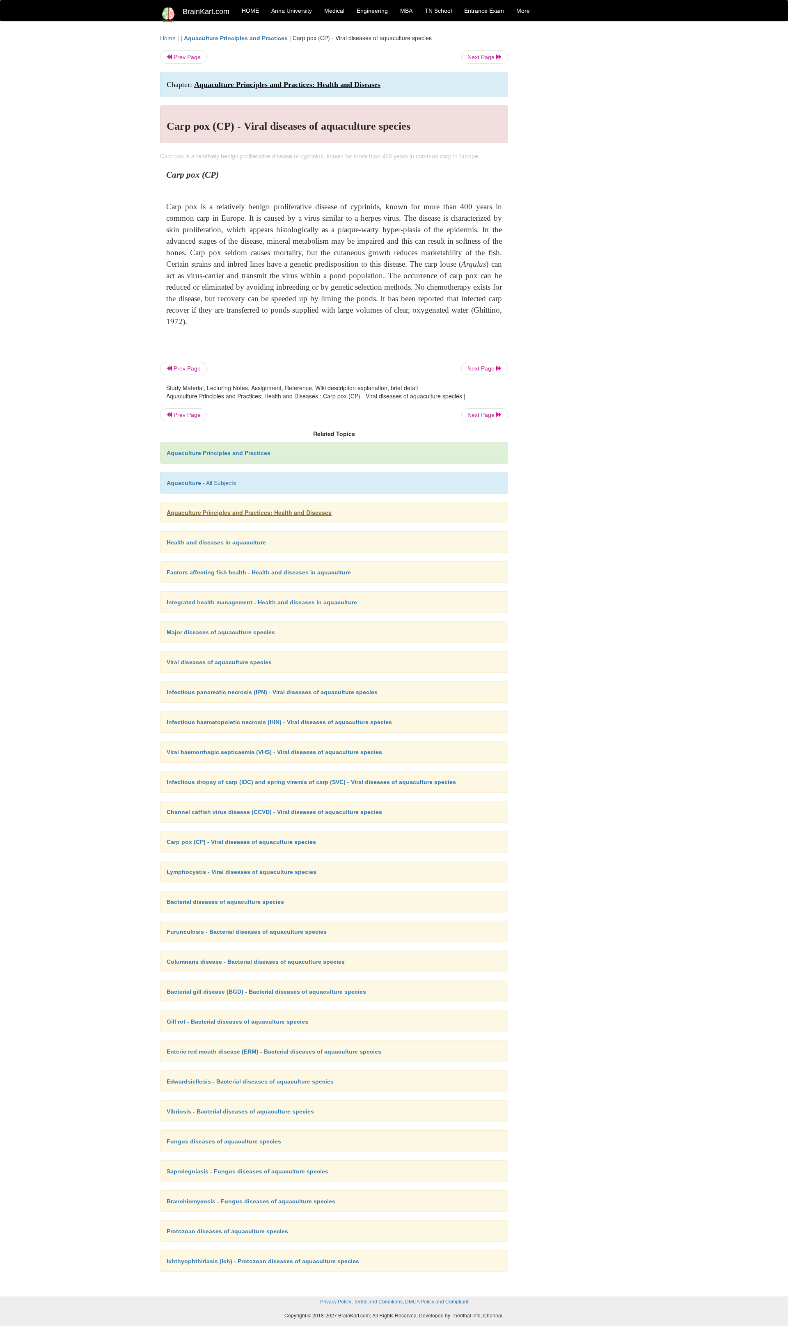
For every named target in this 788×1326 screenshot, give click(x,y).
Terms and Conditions (378, 1302)
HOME (250, 10)
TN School (438, 10)
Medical (334, 10)
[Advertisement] (574, 157)
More (523, 10)
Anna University (291, 10)
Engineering (372, 10)
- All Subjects (201, 483)
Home (168, 38)
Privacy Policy (335, 1302)
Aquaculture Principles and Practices (236, 38)
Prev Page (186, 57)
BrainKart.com (206, 11)
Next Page (481, 57)
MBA (406, 10)
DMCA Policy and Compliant (436, 1302)
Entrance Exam (484, 10)
